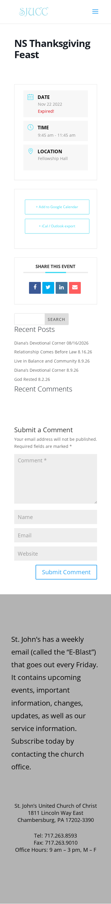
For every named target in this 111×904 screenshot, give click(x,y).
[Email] (75, 288)
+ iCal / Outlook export (57, 226)
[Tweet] (48, 288)
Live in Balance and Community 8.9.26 (52, 361)
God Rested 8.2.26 (32, 379)
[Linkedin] (61, 288)
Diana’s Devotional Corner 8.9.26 (46, 370)
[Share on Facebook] (35, 288)
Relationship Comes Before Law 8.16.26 (53, 352)
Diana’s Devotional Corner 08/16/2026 (51, 343)
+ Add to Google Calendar (57, 206)
